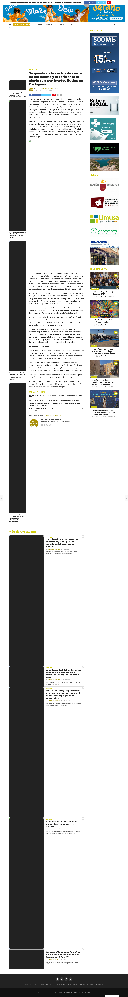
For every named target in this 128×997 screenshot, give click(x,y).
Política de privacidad (37, 984)
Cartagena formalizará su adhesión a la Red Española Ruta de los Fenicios (17, 235)
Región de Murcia (51, 24)
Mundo (71, 24)
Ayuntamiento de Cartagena (52, 415)
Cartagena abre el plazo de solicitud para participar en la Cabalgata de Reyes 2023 (17, 94)
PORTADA (40, 24)
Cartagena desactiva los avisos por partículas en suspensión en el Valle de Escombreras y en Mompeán (17, 376)
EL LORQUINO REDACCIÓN (45, 88)
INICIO (27, 984)
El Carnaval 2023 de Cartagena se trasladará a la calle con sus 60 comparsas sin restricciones (17, 518)
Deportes (63, 24)
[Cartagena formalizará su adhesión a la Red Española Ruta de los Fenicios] (17, 101)
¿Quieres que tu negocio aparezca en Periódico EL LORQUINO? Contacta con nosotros (74, 984)
